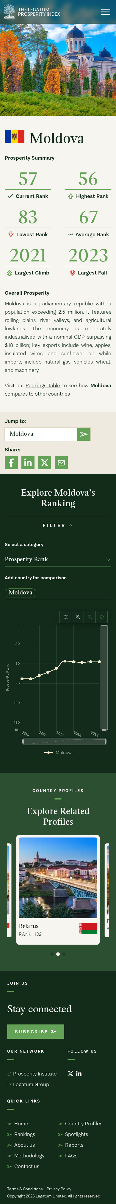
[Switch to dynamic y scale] (66, 617)
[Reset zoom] (101, 617)
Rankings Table (43, 385)
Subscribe (31, 1032)
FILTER (54, 525)
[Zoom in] (78, 617)
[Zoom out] (89, 617)
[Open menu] (105, 12)
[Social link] (11, 462)
